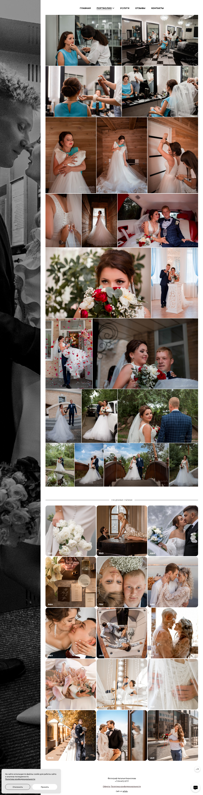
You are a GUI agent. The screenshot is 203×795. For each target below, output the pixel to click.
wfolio (125, 791)
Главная (85, 8)
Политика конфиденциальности (126, 786)
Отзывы (140, 8)
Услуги (124, 8)
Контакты (157, 8)
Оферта (106, 786)
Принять (45, 787)
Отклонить (18, 787)
